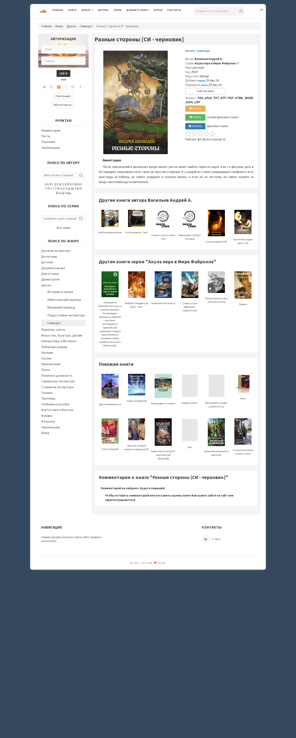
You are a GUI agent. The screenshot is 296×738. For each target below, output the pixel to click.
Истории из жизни (60, 292)
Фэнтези (133, 670)
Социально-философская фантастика (153, 616)
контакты (67, 537)
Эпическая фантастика (143, 688)
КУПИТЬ (197, 108)
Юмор (45, 433)
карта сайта (82, 537)
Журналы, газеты (53, 329)
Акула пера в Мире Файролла (215, 63)
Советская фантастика (143, 598)
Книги (72, 10)
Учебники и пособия (55, 404)
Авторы (103, 10)
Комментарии (51, 130)
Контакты (174, 10)
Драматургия (50, 279)
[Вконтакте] (44, 87)
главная (45, 537)
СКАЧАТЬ (196, 126)
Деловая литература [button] (96, 20)
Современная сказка (141, 607)
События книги (205, 91)
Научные (47, 352)
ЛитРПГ (190, 51)
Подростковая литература (66, 315)
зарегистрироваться (120, 500)
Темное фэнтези (138, 634)
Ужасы (131, 652)
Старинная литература (57, 387)
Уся (129, 661)
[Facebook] (81, 87)
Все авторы (63, 193)
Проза (45, 370)
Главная (57, 10)
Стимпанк (134, 625)
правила (95, 537)
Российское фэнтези (141, 571)
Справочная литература (58, 381)
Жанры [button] (86, 10)
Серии (117, 10)
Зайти (63, 73)
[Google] (73, 87)
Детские (47, 262)
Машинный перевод (61, 307)
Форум (158, 10)
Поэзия (46, 358)
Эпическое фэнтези (140, 697)
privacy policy (48, 541)
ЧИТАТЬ (196, 117)
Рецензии (48, 142)
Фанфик (46, 416)
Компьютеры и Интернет (59, 341)
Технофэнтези (137, 643)
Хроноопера (135, 679)
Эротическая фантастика (144, 706)
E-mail (216, 539)
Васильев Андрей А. (209, 59)
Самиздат (86, 26)
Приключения (51, 364)
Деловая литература (141, 20)
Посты (45, 136)
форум (56, 537)
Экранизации (50, 147)
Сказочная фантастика (143, 580)
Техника (47, 393)
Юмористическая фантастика (148, 724)
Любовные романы (54, 347)
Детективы (49, 256)
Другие (71, 26)
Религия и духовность (56, 375)
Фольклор (48, 421)
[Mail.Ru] (52, 87)
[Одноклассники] (59, 87)
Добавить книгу (137, 10)
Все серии (63, 228)
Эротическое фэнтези (142, 715)
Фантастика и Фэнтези (57, 410)
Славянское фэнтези (141, 588)
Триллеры (48, 398)
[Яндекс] (66, 87)
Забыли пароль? (63, 105)
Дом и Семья (50, 274)
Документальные (53, 268)
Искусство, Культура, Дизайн (62, 335)
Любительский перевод (64, 300)
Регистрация (63, 96)
